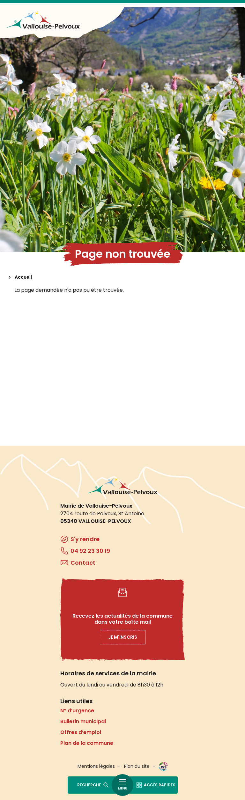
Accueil (23, 277)
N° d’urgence (77, 710)
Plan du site (137, 766)
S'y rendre (85, 539)
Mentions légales (96, 766)
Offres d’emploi (80, 732)
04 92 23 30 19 (90, 551)
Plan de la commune (86, 743)
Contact (83, 563)
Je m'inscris (122, 637)
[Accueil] (43, 20)
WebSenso (163, 766)
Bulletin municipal (83, 721)
